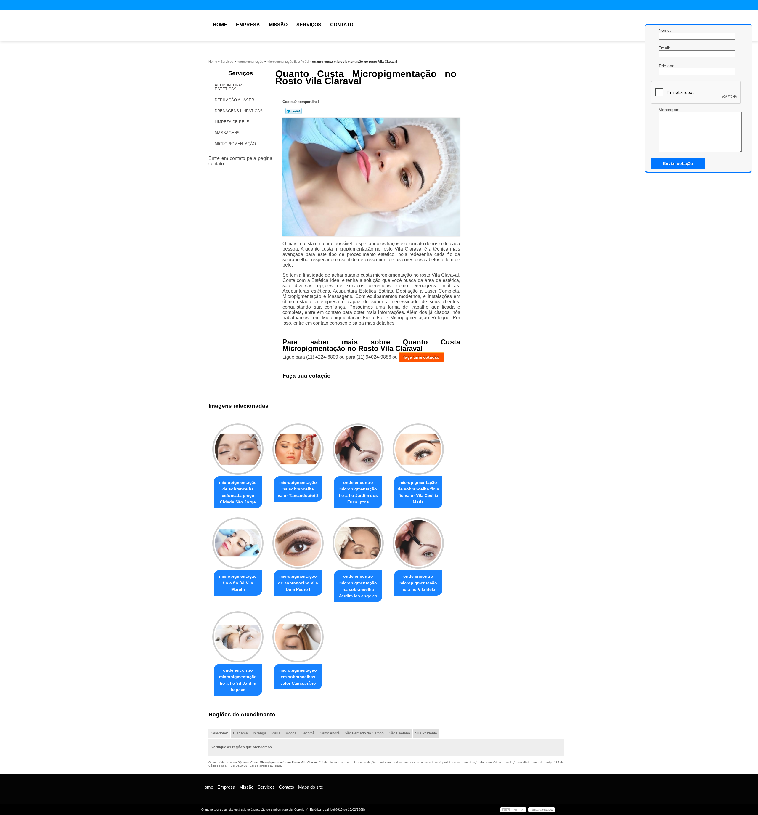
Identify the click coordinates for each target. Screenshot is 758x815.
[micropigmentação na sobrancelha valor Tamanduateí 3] (298, 449)
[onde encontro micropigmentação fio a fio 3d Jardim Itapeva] (238, 636)
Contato (341, 24)
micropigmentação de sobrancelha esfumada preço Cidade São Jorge (238, 492)
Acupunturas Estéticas (229, 87)
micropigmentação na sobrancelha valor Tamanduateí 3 (298, 489)
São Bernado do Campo (364, 733)
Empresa (248, 24)
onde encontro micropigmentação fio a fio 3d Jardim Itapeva (238, 680)
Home (220, 24)
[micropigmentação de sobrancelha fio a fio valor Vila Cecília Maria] (418, 449)
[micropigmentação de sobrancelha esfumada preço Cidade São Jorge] (238, 449)
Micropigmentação (235, 144)
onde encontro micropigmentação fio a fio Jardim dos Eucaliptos (358, 492)
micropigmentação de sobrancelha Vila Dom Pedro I (298, 583)
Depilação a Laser (234, 100)
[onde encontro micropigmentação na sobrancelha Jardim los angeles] (358, 543)
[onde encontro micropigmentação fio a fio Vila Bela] (418, 543)
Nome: (664, 30)
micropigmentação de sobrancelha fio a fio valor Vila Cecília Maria (418, 492)
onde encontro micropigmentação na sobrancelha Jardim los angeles (358, 586)
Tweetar (293, 111)
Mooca (290, 733)
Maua (275, 733)
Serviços (308, 24)
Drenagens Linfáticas (239, 111)
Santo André (330, 733)
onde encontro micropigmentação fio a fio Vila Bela (418, 583)
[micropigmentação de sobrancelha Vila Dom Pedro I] (298, 543)
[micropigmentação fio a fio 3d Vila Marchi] (238, 543)
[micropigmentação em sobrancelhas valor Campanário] (298, 636)
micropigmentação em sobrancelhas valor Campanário (298, 677)
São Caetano (399, 733)
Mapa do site (310, 787)
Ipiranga (259, 733)
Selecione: (219, 733)
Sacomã (308, 733)
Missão (278, 24)
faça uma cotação (421, 357)
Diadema (240, 733)
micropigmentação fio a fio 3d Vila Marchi (238, 583)
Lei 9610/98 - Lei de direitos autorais (256, 765)
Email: (664, 48)
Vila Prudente (426, 733)
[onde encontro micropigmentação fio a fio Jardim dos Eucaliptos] (358, 449)
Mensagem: (664, 129)
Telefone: (664, 65)
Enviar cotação (678, 163)
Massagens (227, 133)
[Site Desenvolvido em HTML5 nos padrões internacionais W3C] (513, 809)
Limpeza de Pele (232, 122)
